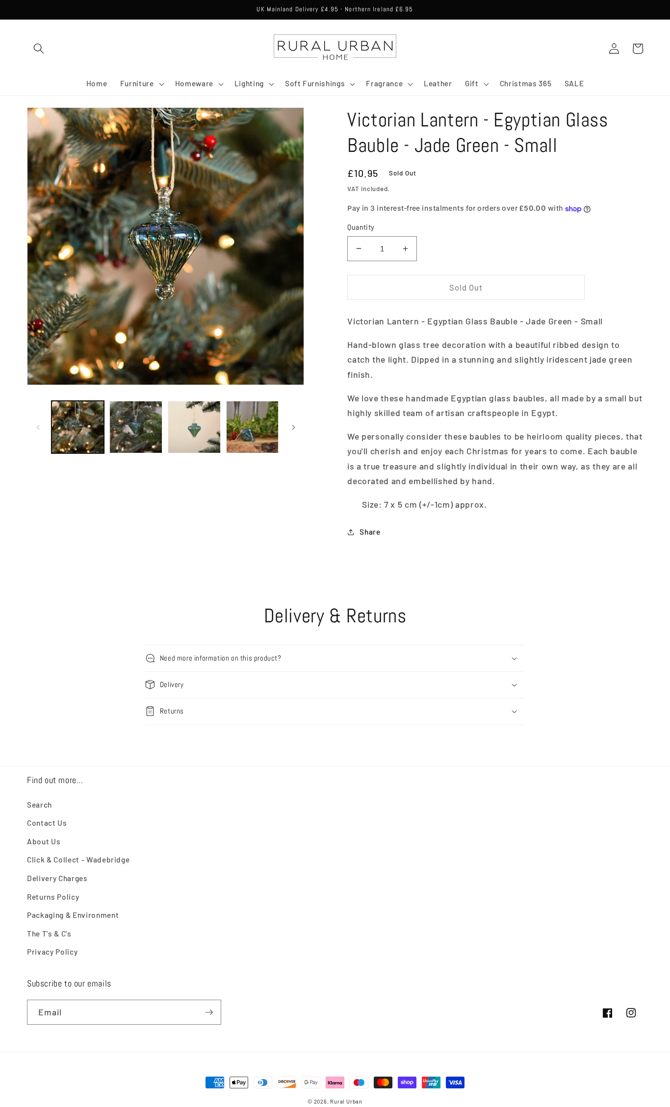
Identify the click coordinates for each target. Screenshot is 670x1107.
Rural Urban (346, 1101)
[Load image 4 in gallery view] (252, 427)
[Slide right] (293, 427)
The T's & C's (49, 933)
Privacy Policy (52, 951)
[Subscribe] (209, 1012)
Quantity (361, 227)
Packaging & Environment (73, 914)
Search (39, 804)
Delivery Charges (57, 878)
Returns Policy (53, 896)
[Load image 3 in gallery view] (194, 427)
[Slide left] (38, 427)
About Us (43, 841)
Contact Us (47, 822)
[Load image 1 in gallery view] (78, 427)
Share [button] (370, 531)
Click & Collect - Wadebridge (78, 859)
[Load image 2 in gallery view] (135, 427)
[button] (39, 48)
